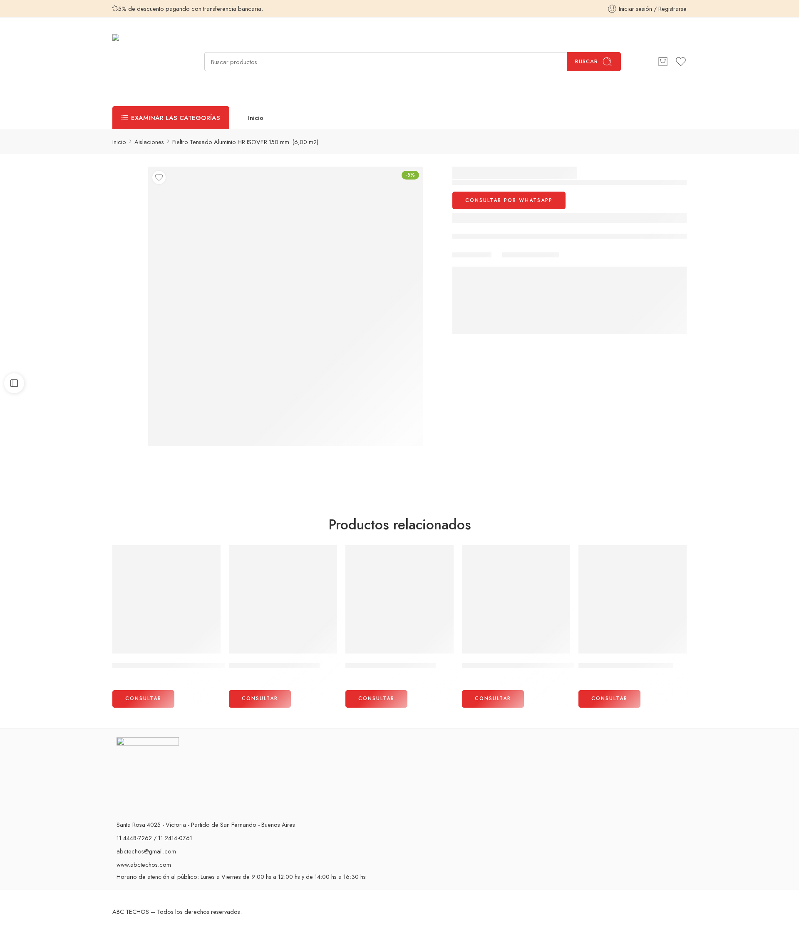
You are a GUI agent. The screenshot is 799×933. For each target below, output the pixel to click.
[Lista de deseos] (159, 177)
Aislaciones (149, 141)
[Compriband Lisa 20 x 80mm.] (283, 599)
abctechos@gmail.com (146, 851)
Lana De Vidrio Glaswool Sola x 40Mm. (523, 665)
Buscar (586, 61)
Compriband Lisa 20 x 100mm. (625, 665)
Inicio (255, 117)
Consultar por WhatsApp (509, 200)
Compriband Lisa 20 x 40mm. (390, 665)
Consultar (143, 698)
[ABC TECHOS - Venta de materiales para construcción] (139, 61)
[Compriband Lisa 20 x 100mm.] (632, 599)
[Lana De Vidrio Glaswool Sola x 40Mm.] (516, 599)
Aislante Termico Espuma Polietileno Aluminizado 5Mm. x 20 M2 (211, 665)
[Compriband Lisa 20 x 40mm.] (399, 599)
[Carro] (663, 61)
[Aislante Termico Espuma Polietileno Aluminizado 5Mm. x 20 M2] (166, 599)
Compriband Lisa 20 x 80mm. (274, 665)
